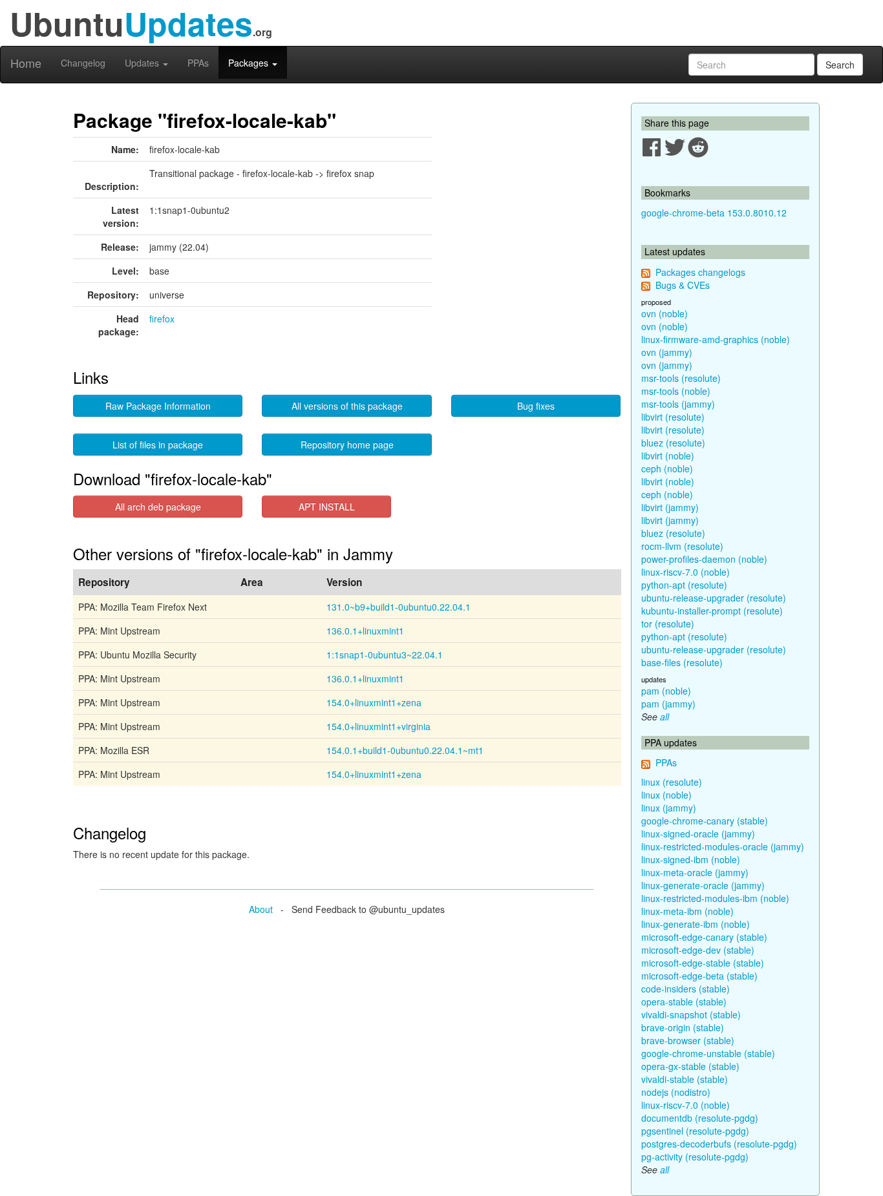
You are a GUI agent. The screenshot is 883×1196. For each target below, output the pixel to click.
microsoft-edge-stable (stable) (702, 962)
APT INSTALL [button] (327, 506)
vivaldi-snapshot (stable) (691, 1014)
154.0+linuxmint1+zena (373, 702)
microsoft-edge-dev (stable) (697, 949)
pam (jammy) (668, 703)
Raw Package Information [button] (158, 405)
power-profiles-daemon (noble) (704, 558)
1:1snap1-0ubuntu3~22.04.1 (384, 654)
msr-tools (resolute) (681, 378)
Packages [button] (249, 62)
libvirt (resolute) (673, 416)
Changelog (83, 62)
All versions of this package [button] (347, 405)
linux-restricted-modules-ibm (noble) (715, 898)
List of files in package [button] (157, 444)
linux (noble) (666, 794)
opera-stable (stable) (684, 1001)
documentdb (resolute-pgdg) (699, 1117)
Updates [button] (143, 62)
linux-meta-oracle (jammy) (695, 872)
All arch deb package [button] (158, 506)
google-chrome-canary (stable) (704, 820)
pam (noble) (666, 690)
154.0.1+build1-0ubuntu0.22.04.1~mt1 (405, 750)
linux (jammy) (668, 807)
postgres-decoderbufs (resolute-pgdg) (719, 1143)
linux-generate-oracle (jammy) (703, 885)
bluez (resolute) (673, 442)
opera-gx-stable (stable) (690, 1066)
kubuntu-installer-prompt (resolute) (712, 610)
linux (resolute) (671, 781)
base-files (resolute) (682, 662)
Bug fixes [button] (536, 405)
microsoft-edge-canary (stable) (704, 936)
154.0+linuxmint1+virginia (378, 726)
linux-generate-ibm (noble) (695, 924)
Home (25, 62)
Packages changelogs (700, 272)
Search (840, 64)
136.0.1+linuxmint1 (365, 630)
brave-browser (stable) (687, 1040)
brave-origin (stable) (682, 1027)
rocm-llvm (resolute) (682, 546)
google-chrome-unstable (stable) (708, 1053)
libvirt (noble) (667, 455)
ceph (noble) (667, 468)
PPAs (198, 62)
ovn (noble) (664, 313)
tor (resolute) (667, 623)
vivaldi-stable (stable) (684, 1079)
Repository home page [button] (347, 444)
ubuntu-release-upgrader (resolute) (713, 597)
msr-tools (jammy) (678, 403)
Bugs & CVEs (682, 284)
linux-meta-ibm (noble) (687, 911)
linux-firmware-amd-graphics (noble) (715, 339)
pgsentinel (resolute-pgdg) (695, 1130)
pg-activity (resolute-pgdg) (695, 1156)
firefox (162, 318)
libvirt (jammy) (670, 507)
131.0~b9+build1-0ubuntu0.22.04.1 (398, 606)
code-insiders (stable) (685, 988)
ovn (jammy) (666, 352)
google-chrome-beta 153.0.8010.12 (714, 212)
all (664, 716)
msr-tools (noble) (675, 390)
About (261, 909)
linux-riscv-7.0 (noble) (685, 571)
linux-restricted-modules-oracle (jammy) (722, 846)
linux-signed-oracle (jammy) (698, 833)
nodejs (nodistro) (675, 1092)
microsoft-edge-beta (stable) (699, 975)
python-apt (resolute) (684, 584)
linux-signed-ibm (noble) (690, 859)
